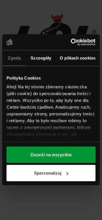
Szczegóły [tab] (41, 57)
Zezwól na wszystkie (51, 154)
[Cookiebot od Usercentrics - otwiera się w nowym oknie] (71, 42)
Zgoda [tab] (14, 57)
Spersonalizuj (47, 173)
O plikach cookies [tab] (77, 57)
